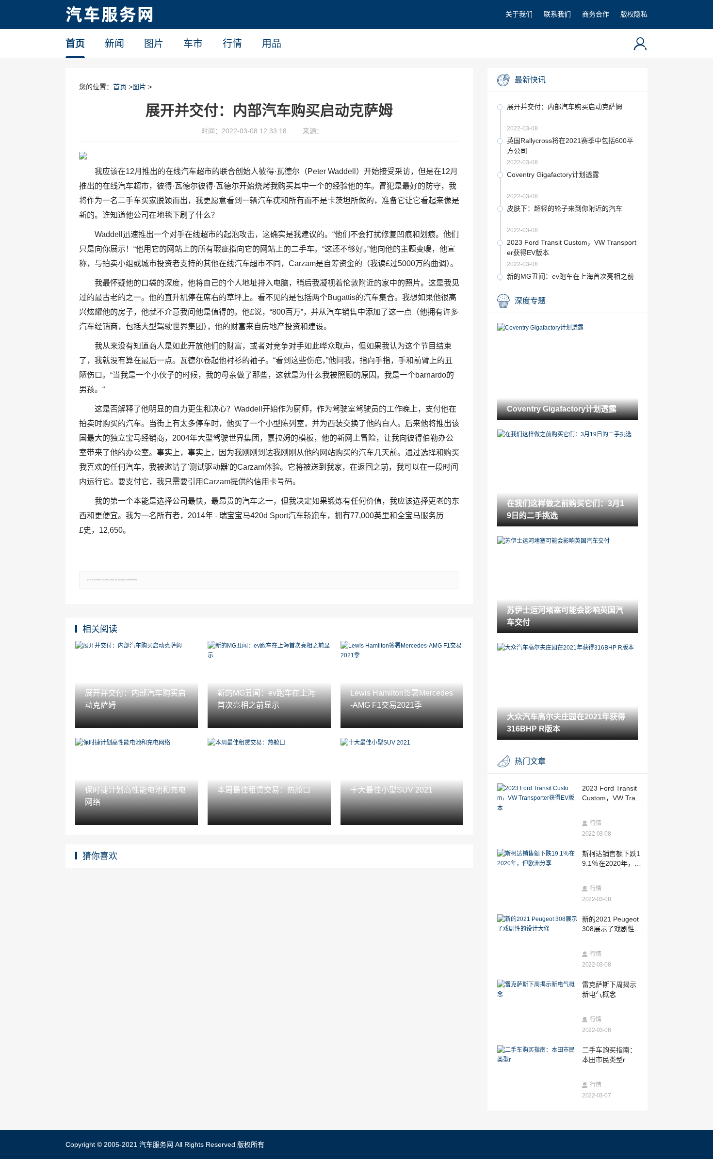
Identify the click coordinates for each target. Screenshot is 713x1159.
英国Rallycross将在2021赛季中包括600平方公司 (570, 146)
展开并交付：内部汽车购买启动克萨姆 (564, 107)
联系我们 (557, 14)
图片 (153, 43)
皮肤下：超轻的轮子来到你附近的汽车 (564, 208)
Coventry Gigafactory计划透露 (553, 174)
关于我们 (519, 14)
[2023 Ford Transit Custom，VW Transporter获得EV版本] (537, 798)
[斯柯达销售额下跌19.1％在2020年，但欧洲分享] (537, 859)
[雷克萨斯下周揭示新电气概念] (537, 990)
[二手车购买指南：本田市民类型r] (537, 1055)
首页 (75, 43)
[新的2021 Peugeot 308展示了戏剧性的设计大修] (537, 924)
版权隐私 (634, 14)
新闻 (114, 43)
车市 (193, 43)
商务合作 (595, 14)
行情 (232, 43)
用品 (271, 43)
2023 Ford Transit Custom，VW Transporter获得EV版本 (571, 247)
